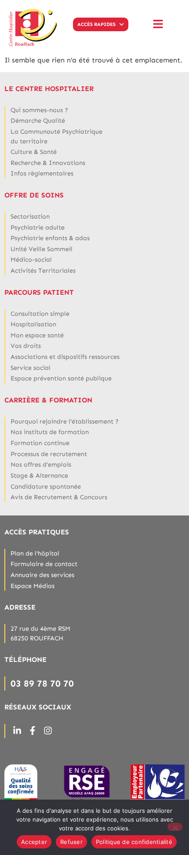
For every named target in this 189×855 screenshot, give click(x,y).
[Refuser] (174, 827)
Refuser (71, 841)
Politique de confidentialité (134, 841)
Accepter (34, 841)
